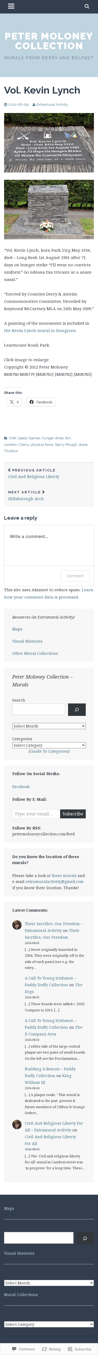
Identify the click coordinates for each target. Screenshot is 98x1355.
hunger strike (52, 438)
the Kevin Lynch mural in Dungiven (40, 330)
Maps (17, 629)
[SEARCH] (87, 7)
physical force (41, 445)
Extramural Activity (52, 104)
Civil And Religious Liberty (33, 473)
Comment (75, 575)
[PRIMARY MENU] (11, 7)
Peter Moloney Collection (49, 40)
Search (18, 700)
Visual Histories (27, 641)
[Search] (77, 709)
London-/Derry (16, 445)
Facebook (20, 786)
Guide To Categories (49, 751)
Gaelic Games (29, 438)
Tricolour (11, 451)
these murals (63, 875)
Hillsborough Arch (26, 495)
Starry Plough (66, 445)
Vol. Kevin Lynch (42, 90)
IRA (68, 438)
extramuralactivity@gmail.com (55, 881)
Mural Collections (21, 1294)
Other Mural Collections (35, 653)
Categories (22, 738)
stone (83, 445)
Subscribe (73, 814)
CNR (12, 438)
